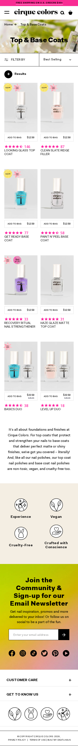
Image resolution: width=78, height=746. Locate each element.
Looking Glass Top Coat (19, 152)
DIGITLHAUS (64, 740)
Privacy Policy (17, 740)
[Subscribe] (63, 634)
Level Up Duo (51, 409)
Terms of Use (38, 740)
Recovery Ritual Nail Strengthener (19, 325)
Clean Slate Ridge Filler (55, 152)
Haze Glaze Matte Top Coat (55, 325)
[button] (6, 12)
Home (8, 24)
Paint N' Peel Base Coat (54, 239)
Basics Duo (13, 409)
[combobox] (58, 59)
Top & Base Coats (33, 24)
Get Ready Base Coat (16, 239)
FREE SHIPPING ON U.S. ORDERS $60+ (39, 3)
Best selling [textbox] (52, 59)
